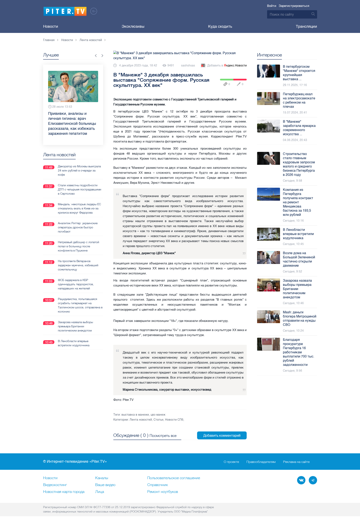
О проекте (231, 461)
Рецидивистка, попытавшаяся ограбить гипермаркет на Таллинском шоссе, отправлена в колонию (80, 305)
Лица (99, 492)
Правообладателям (261, 461)
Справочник (157, 485)
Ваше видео (105, 485)
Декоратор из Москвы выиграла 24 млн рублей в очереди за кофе (79, 170)
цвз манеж (158, 414)
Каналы (101, 478)
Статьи (158, 419)
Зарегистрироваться (294, 6)
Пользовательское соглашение (173, 478)
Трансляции (306, 26)
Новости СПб (174, 419)
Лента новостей (141, 419)
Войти (271, 6)
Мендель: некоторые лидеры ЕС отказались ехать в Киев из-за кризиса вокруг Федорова (79, 208)
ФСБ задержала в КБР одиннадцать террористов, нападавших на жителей (76, 284)
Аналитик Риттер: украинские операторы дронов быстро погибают (78, 227)
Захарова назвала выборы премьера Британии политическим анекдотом (75, 326)
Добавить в (227, 65)
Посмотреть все (163, 435)
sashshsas (188, 65)
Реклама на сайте (296, 461)
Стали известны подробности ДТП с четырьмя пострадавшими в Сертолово (79, 189)
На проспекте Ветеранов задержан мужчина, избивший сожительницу (78, 265)
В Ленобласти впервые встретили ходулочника (73, 343)
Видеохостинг (55, 485)
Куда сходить (220, 26)
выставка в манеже (135, 414)
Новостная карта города (63, 492)
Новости (50, 26)
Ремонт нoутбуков (162, 492)
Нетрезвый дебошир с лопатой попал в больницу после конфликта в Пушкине (78, 246)
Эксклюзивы (133, 26)
